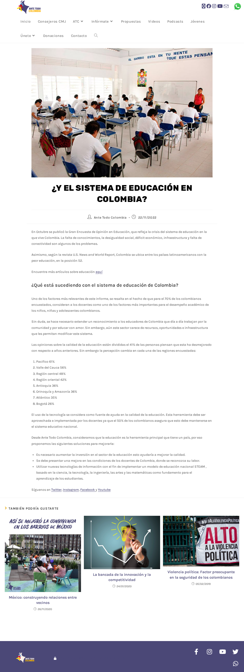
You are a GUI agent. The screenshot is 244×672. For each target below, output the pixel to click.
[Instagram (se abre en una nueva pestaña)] (214, 6)
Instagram (71, 490)
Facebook (88, 490)
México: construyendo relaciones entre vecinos (43, 600)
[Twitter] (236, 652)
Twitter (56, 490)
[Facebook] (196, 652)
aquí (99, 272)
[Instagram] (209, 652)
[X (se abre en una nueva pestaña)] (203, 6)
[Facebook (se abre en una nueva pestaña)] (209, 6)
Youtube (104, 490)
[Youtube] (223, 652)
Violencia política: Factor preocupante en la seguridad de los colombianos (201, 574)
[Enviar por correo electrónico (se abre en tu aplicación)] (226, 6)
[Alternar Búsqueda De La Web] (96, 36)
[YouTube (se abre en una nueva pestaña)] (220, 6)
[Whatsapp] (236, 664)
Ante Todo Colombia (110, 218)
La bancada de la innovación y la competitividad (122, 577)
